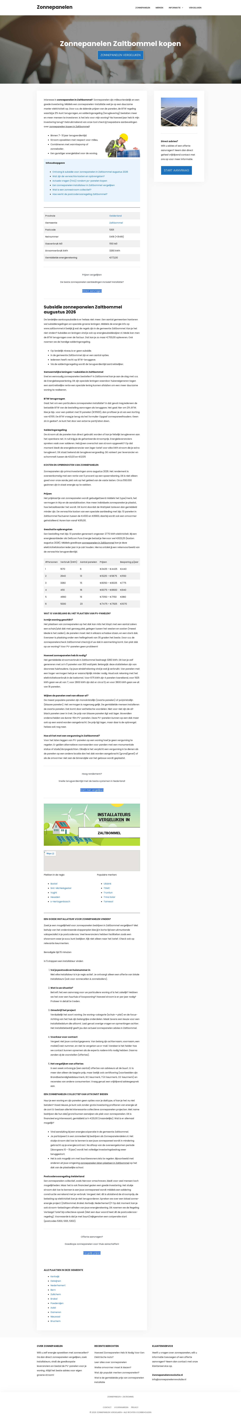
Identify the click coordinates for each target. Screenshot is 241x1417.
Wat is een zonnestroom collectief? (71, 189)
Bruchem (55, 1321)
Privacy (134, 1407)
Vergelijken (195, 7)
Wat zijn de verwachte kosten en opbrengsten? (78, 176)
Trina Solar (109, 897)
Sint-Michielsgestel (60, 888)
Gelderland (115, 215)
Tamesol (108, 901)
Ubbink (107, 883)
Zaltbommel (116, 222)
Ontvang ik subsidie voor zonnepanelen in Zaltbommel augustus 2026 (90, 171)
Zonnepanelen (55, 7)
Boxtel (53, 883)
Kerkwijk (54, 1276)
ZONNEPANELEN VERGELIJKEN (121, 55)
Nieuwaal (55, 1316)
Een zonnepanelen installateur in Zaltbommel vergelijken (83, 185)
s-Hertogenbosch (60, 901)
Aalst (53, 1307)
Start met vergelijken (91, 790)
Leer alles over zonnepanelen (110, 1362)
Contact (107, 1407)
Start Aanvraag (176, 170)
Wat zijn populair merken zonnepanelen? (116, 1372)
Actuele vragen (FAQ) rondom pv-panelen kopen (79, 180)
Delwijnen (55, 1281)
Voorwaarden (121, 1407)
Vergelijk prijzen (92, 1253)
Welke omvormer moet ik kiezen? (112, 1367)
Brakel (53, 1298)
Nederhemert (58, 1285)
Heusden (55, 897)
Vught (53, 892)
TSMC (107, 888)
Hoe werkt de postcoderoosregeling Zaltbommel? (79, 194)
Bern (53, 1290)
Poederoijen (56, 1303)
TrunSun (108, 892)
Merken (159, 7)
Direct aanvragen (92, 291)
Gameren (55, 1312)
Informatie (174, 7)
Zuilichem (55, 1294)
